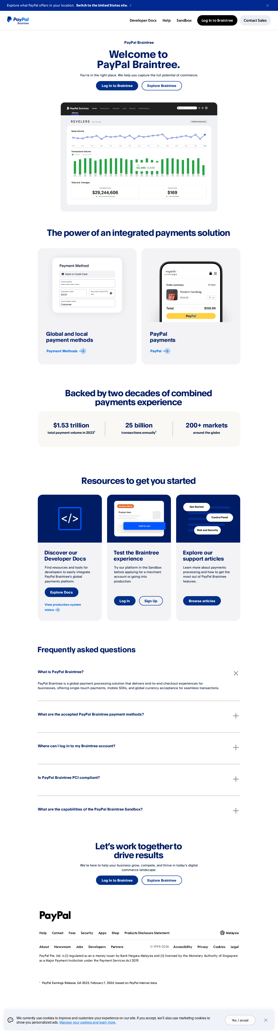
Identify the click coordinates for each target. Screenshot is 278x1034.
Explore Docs (61, 592)
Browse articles (202, 601)
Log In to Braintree (117, 85)
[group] (87, 306)
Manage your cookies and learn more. (88, 1022)
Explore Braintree (161, 85)
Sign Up (150, 601)
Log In (124, 601)
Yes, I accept (240, 1020)
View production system (63, 607)
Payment (62, 351)
